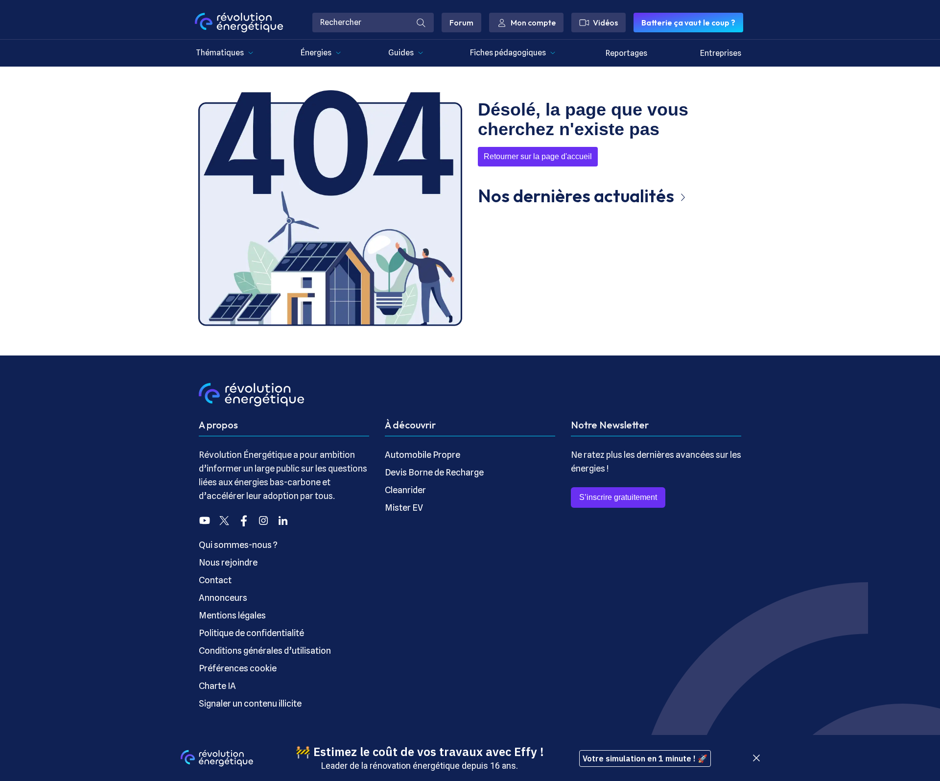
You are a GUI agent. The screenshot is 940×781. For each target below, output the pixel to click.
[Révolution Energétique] (239, 22)
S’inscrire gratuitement (618, 497)
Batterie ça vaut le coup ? (688, 22)
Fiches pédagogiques (508, 52)
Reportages (626, 53)
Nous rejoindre (228, 562)
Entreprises (720, 53)
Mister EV (404, 507)
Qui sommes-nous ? (238, 545)
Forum (461, 22)
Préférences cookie (238, 668)
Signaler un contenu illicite (250, 703)
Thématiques (220, 52)
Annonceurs (223, 597)
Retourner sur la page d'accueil (538, 156)
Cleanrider (405, 490)
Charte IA (217, 686)
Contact (215, 580)
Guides (401, 52)
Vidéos (605, 22)
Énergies (316, 52)
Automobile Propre (422, 455)
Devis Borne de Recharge (434, 472)
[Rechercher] (421, 22)
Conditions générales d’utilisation (265, 650)
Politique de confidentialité (251, 633)
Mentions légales (232, 615)
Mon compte (533, 22)
